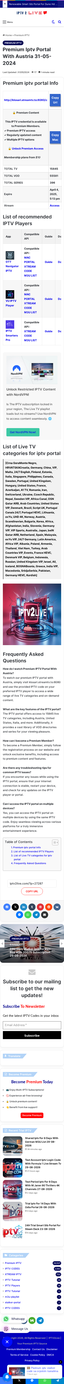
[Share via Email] (44, 914)
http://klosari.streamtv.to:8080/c (25, 100)
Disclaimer (52, 1349)
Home (8, 35)
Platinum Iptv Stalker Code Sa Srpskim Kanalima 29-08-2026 (31, 953)
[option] (32, 943)
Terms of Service (19, 1354)
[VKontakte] (57, 907)
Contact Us (38, 1349)
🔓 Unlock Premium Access (25, 148)
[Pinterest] (40, 907)
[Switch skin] (53, 21)
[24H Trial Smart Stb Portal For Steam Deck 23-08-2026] (12, 1233)
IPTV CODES (12, 1268)
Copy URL (32, 891)
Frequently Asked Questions (30, 863)
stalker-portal (12, 1302)
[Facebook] (6, 907)
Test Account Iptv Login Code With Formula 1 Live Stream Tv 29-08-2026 (43, 1163)
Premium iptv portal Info (27, 847)
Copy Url (55, 100)
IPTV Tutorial (12, 1279)
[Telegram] (36, 914)
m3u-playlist (12, 1296)
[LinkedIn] (23, 907)
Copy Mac (55, 137)
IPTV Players (12, 1285)
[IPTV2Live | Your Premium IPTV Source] (32, 13)
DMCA (50, 1354)
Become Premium (32, 1115)
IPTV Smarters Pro (12, 335)
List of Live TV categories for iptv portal (33, 857)
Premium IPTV (22, 35)
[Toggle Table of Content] (53, 842)
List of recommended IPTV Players (34, 851)
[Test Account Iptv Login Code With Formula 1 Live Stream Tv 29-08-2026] (12, 1168)
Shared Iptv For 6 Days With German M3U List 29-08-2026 (41, 1142)
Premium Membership (18, 1349)
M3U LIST (30, 275)
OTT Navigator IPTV (12, 266)
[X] (15, 907)
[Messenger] (19, 914)
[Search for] (59, 21)
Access (54, 205)
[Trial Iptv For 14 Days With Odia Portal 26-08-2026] (12, 1211)
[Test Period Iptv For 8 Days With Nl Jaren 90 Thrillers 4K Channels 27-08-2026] (12, 1189)
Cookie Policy (37, 1354)
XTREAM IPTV (13, 1274)
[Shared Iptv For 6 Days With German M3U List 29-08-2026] (12, 1146)
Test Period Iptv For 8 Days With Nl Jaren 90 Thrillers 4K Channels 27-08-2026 (42, 1185)
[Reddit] (48, 907)
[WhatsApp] (27, 914)
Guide (48, 262)
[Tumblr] (32, 907)
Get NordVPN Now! (23, 432)
